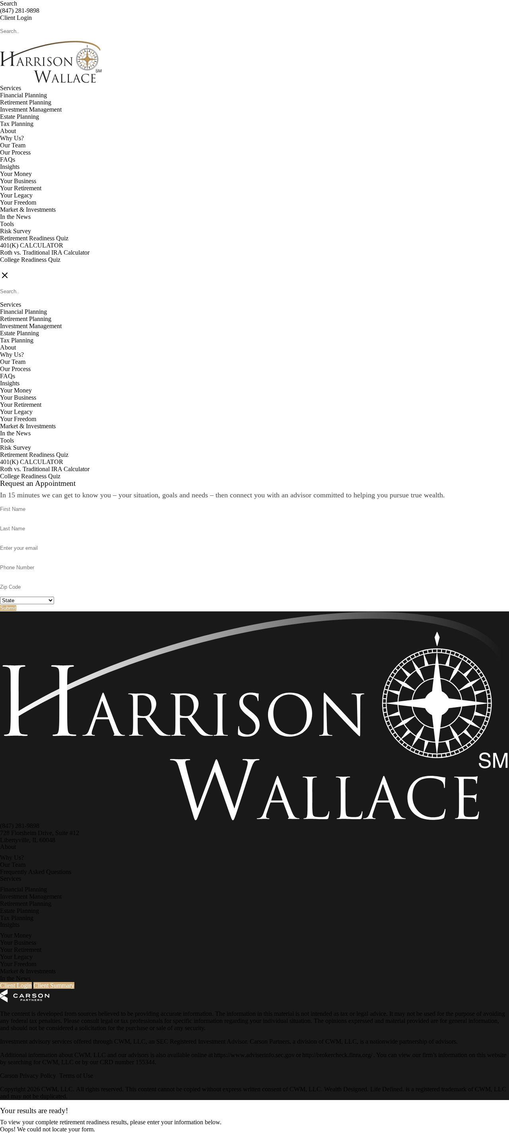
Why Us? (12, 138)
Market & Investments (28, 209)
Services (10, 88)
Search (8, 3)
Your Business (18, 181)
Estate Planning (19, 116)
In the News (15, 216)
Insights (9, 166)
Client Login (16, 17)
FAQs (7, 159)
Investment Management (31, 109)
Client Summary (53, 985)
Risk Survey (15, 231)
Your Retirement (20, 188)
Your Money (16, 173)
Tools (7, 223)
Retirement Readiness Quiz (34, 238)
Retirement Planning (25, 102)
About (8, 131)
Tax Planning (16, 123)
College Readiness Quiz (30, 259)
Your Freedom (18, 202)
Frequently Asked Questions (35, 871)
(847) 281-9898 (19, 10)
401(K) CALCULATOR (31, 245)
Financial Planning (23, 95)
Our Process (15, 152)
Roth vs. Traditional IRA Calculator (44, 252)
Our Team (12, 145)
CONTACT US (20, 266)
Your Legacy (16, 195)
